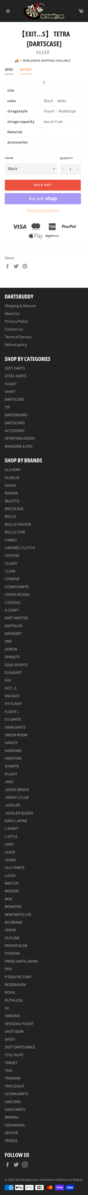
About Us (12, 314)
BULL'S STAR (15, 532)
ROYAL (10, 992)
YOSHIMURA (15, 1125)
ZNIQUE (11, 1141)
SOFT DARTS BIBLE (20, 1047)
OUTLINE (12, 938)
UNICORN (13, 1102)
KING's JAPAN (16, 821)
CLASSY (11, 563)
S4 (7, 1008)
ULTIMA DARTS (16, 1094)
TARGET (11, 1063)
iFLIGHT (11, 774)
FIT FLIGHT (13, 704)
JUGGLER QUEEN (19, 813)
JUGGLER (12, 805)
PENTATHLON (16, 946)
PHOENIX (12, 953)
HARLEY (11, 743)
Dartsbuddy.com (27, 1179)
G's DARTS (13, 719)
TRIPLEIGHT (14, 1086)
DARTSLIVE (14, 626)
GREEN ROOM (16, 735)
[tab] (9, 70)
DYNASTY (12, 657)
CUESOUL (13, 602)
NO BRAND (13, 922)
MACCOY (12, 883)
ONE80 (10, 930)
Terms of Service (18, 337)
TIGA (8, 1070)
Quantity (66, 158)
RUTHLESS (14, 1000)
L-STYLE (11, 836)
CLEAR (10, 571)
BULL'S (10, 516)
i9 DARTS (12, 766)
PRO (8, 969)
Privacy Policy (16, 321)
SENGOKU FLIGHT (19, 1024)
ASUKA (10, 485)
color (9, 158)
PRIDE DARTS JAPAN (21, 961)
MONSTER (13, 907)
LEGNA (10, 860)
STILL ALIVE (14, 1055)
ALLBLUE (12, 478)
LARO (9, 844)
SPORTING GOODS (20, 438)
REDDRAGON (15, 985)
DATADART (13, 634)
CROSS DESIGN (17, 595)
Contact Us (14, 329)
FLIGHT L (12, 712)
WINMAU (12, 1117)
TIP (7, 407)
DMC (8, 641)
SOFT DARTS (15, 368)
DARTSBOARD (16, 415)
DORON (11, 649)
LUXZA (10, 875)
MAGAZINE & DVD (18, 446)
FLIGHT (10, 384)
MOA (8, 899)
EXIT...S (10, 688)
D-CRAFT (12, 610)
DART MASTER (16, 618)
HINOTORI (13, 758)
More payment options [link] (43, 210)
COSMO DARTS (17, 587)
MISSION (12, 891)
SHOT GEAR (14, 1031)
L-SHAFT (11, 828)
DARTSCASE (14, 399)
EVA (8, 680)
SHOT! (10, 1039)
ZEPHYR (11, 1133)
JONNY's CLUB (17, 797)
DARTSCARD (15, 423)
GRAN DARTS (15, 727)
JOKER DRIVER (17, 790)
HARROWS (13, 751)
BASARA (11, 493)
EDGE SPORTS (16, 665)
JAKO (9, 782)
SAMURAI (12, 1016)
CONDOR (12, 579)
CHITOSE (12, 555)
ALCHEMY (12, 470)
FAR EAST (12, 696)
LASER (10, 852)
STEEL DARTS (16, 376)
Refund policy (16, 345)
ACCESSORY (15, 431)
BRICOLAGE (14, 509)
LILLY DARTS (14, 868)
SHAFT (10, 392)
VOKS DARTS (15, 1109)
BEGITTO (12, 501)
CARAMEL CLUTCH (20, 548)
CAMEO (11, 540)
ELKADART (13, 673)
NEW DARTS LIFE (18, 915)
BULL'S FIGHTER (18, 524)
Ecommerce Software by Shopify (60, 1179)
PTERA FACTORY (18, 977)
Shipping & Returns (20, 306)
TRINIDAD (12, 1078)
